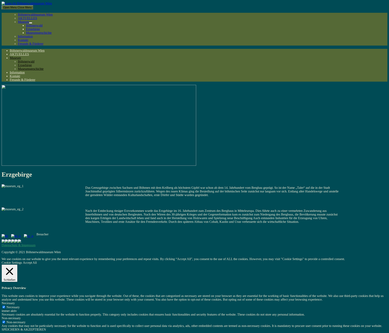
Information (25, 36)
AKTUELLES (27, 18)
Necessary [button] (8, 303)
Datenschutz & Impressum (18, 245)
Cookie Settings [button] (12, 262)
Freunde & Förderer (30, 43)
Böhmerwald (34, 25)
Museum (23, 21)
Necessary (13, 307)
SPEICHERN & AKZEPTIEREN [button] (24, 329)
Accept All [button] (30, 262)
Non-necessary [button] (11, 318)
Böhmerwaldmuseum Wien (35, 14)
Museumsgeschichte (39, 32)
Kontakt (23, 40)
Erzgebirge (33, 29)
